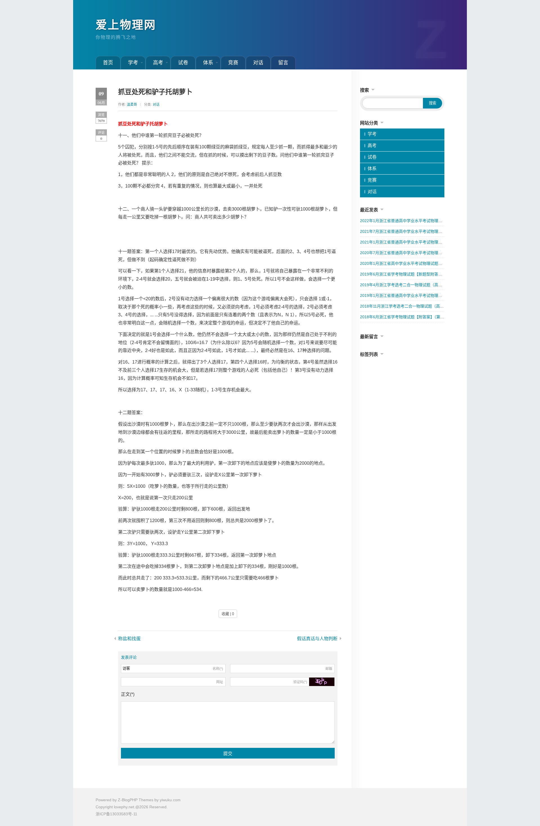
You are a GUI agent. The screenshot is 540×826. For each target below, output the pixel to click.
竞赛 (233, 63)
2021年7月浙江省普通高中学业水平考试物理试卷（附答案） (413, 231)
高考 (158, 63)
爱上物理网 (126, 25)
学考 (133, 63)
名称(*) (218, 669)
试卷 (183, 63)
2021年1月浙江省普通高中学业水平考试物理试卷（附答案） (413, 242)
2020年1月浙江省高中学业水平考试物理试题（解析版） (409, 263)
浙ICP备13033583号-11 (116, 814)
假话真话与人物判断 (317, 638)
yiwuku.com (170, 800)
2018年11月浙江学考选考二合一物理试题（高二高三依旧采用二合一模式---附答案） (433, 306)
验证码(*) (300, 682)
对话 (258, 63)
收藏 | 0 (228, 614)
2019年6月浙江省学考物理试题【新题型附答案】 (403, 274)
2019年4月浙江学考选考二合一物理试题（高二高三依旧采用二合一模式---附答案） (432, 285)
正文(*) (127, 694)
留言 (283, 63)
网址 (219, 682)
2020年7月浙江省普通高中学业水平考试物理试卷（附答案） (413, 252)
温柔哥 (132, 105)
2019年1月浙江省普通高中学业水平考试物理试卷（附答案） (413, 295)
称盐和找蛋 (129, 638)
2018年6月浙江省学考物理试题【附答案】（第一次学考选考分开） (418, 317)
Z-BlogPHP (128, 800)
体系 (208, 63)
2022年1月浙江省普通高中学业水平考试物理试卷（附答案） (413, 220)
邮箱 (328, 669)
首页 (108, 63)
